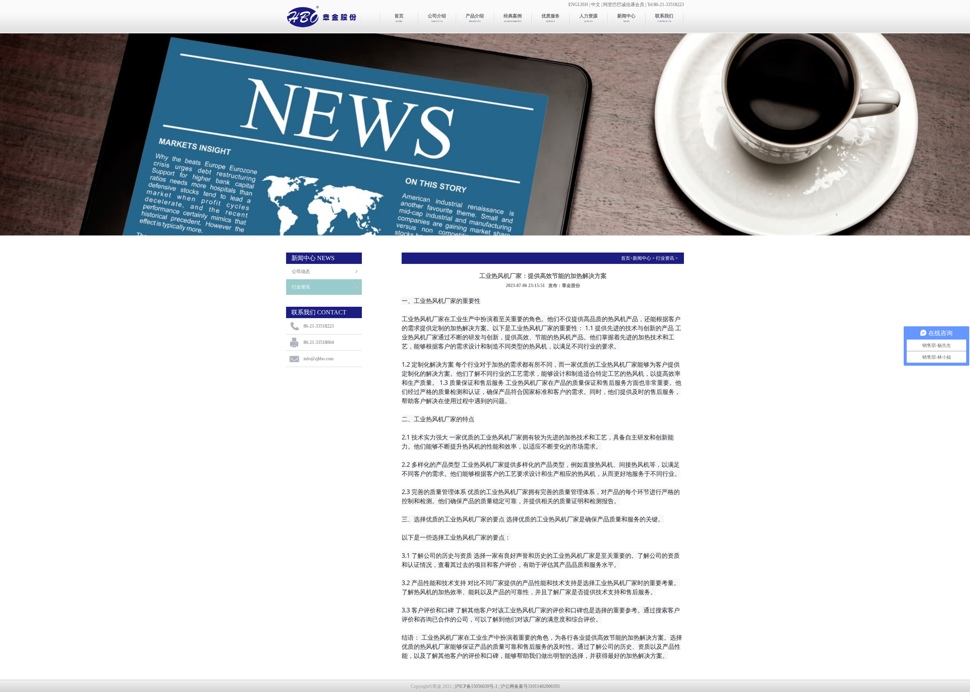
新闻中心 (642, 258)
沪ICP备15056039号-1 (476, 686)
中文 (595, 4)
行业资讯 (301, 287)
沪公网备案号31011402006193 (530, 686)
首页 (625, 258)
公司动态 (301, 271)
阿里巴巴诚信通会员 (623, 4)
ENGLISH (578, 4)
